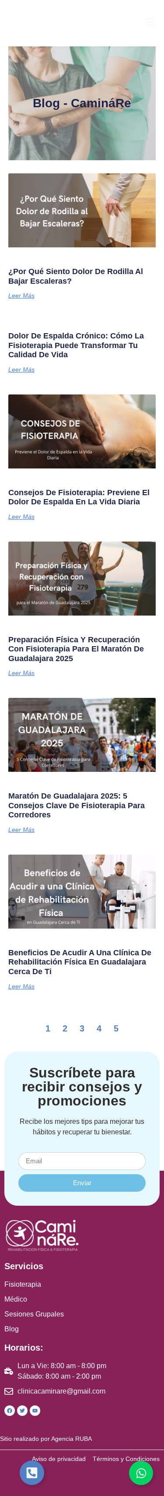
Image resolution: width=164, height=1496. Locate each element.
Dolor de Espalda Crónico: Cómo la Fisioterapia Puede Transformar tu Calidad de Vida (76, 345)
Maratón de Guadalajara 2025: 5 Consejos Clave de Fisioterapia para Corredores (76, 805)
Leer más (21, 295)
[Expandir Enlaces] (141, 1473)
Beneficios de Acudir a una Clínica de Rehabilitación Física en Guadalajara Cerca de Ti (79, 962)
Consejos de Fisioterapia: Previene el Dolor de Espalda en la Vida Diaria (79, 497)
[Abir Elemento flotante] (32, 1473)
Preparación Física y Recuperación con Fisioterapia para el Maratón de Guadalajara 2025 (76, 649)
